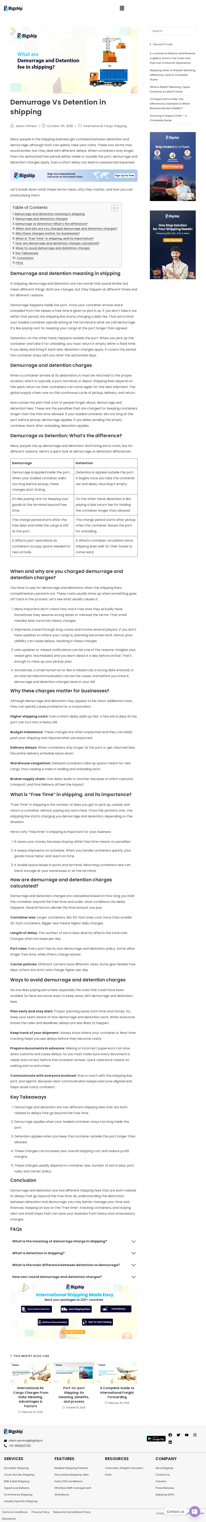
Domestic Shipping (16, 1468)
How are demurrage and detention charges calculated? (57, 243)
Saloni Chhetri (26, 126)
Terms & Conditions (15, 1512)
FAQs (19, 263)
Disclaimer (9, 1519)
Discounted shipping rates (72, 1475)
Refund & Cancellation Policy (72, 1512)
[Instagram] (195, 1435)
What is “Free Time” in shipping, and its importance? (55, 238)
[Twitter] (178, 1435)
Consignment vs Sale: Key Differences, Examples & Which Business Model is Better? (170, 103)
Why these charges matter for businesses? (47, 233)
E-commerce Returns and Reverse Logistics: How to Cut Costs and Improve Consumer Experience (172, 58)
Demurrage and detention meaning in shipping (50, 214)
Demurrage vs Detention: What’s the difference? (51, 224)
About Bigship (164, 1468)
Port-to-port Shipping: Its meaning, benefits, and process (74, 1395)
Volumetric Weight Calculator (124, 1468)
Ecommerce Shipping (18, 1494)
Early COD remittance (68, 1481)
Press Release (165, 1488)
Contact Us (163, 1475)
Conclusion (25, 258)
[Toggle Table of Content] (112, 208)
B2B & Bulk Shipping (16, 1481)
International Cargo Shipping (105, 126)
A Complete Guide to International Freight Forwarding (117, 1392)
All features (62, 1494)
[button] (122, 8)
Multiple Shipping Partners (71, 1468)
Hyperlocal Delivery (16, 1488)
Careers (161, 1481)
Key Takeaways (26, 253)
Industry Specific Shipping (20, 1501)
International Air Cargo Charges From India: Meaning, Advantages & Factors (30, 1397)
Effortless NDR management (73, 1488)
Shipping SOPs (165, 1494)
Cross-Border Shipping (19, 1475)
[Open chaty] (194, 1511)
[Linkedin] (170, 1442)
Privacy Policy (40, 1512)
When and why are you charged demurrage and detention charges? (66, 229)
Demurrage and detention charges (41, 219)
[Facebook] (170, 1435)
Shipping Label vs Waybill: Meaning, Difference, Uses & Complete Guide (173, 75)
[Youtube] (186, 1435)
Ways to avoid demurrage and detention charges (52, 248)
